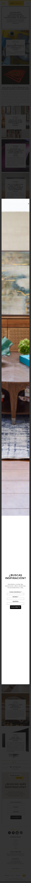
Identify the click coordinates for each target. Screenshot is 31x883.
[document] (15, 441)
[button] (28, 203)
